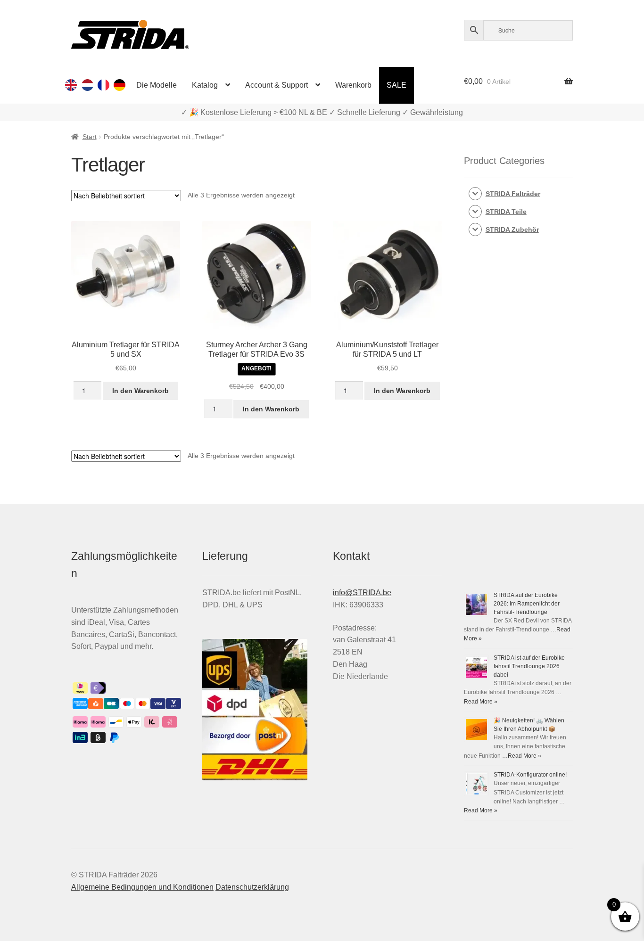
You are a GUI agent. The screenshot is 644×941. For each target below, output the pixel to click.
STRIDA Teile (506, 211)
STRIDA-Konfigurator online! (530, 774)
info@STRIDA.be (362, 593)
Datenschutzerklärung (252, 887)
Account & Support (276, 85)
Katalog (205, 85)
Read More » (480, 701)
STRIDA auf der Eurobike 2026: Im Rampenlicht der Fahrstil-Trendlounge (527, 603)
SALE (396, 85)
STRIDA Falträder (513, 193)
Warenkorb (353, 85)
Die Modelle (156, 85)
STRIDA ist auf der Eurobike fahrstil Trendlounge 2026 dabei (529, 666)
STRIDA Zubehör (512, 229)
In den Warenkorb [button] (140, 390)
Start (90, 136)
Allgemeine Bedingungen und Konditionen (142, 887)
